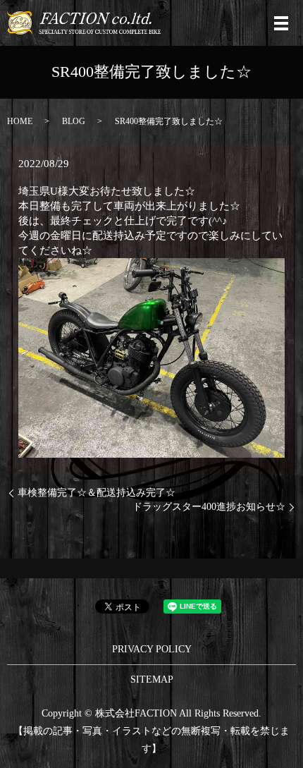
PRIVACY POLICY (152, 649)
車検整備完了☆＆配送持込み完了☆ (96, 492)
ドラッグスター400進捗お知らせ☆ (208, 506)
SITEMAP (151, 679)
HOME (19, 121)
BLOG (73, 121)
